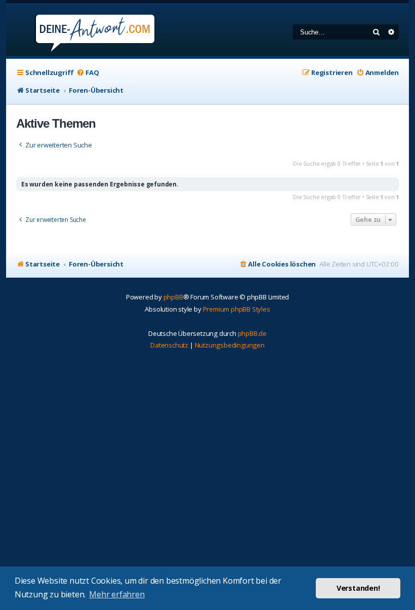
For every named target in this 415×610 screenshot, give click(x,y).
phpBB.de (252, 333)
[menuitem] (87, 72)
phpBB (173, 296)
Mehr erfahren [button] (116, 594)
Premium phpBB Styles (236, 309)
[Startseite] (81, 30)
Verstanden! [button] (358, 588)
